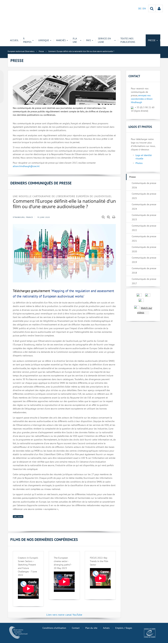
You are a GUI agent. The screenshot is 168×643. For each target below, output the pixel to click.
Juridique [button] (43, 40)
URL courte (18, 516)
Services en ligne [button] (104, 40)
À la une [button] (75, 40)
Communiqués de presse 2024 (144, 206)
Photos (139, 163)
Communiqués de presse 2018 (144, 270)
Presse (132, 176)
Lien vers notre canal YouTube (64, 614)
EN (144, 8)
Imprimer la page (114, 217)
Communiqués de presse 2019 (144, 260)
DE (140, 8)
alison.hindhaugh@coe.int (26, 166)
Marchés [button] (61, 40)
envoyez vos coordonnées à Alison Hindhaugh (142, 99)
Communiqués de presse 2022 (144, 228)
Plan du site (91, 627)
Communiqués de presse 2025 (144, 196)
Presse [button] (152, 40)
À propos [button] (27, 40)
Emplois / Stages (123, 627)
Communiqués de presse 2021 (144, 238)
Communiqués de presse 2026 (144, 185)
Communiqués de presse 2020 (144, 249)
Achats (106, 627)
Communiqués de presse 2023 (144, 217)
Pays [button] (88, 40)
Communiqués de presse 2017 (144, 281)
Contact (76, 627)
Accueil (14, 40)
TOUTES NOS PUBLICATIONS (127, 40)
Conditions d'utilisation (54, 627)
